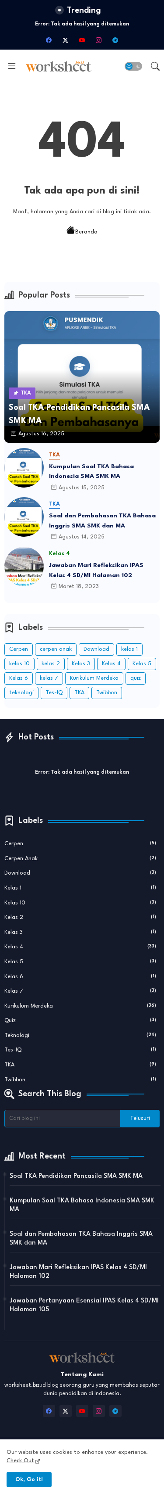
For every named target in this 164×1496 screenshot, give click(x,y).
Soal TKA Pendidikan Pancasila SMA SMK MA (76, 1176)
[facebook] (49, 40)
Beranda (86, 232)
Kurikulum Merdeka (94, 678)
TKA (79, 693)
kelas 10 (19, 664)
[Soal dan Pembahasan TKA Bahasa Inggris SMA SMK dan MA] (24, 517)
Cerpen (18, 649)
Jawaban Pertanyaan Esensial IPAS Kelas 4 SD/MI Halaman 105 (84, 1305)
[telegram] (115, 40)
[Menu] (12, 66)
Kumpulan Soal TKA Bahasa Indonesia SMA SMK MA (91, 471)
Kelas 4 (111, 664)
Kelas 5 (142, 664)
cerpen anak (56, 649)
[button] (133, 66)
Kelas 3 (81, 664)
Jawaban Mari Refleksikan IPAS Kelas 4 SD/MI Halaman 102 (96, 570)
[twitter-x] (65, 40)
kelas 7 (49, 678)
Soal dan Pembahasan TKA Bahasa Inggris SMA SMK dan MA (102, 521)
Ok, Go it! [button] (29, 1479)
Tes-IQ (54, 693)
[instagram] (99, 40)
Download (96, 649)
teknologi (21, 693)
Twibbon (106, 693)
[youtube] (82, 40)
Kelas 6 (18, 678)
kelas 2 (51, 664)
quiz (135, 678)
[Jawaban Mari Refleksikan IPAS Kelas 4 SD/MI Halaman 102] (24, 566)
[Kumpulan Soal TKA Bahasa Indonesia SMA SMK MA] (24, 468)
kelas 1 (129, 649)
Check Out (20, 1461)
